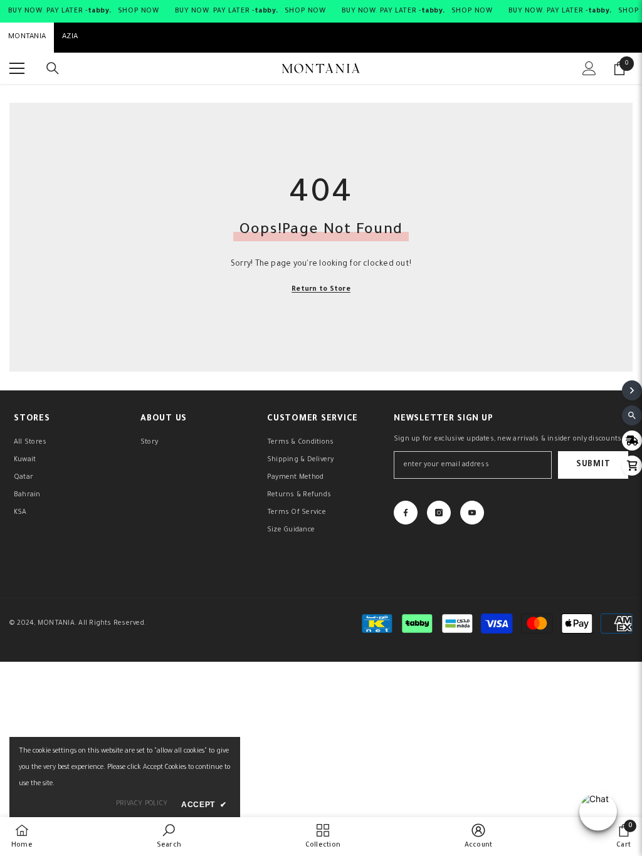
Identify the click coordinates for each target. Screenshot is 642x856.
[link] (168, 836)
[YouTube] (472, 513)
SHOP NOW (138, 11)
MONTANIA (27, 37)
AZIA (70, 37)
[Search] (52, 68)
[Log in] (589, 68)
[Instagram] (439, 513)
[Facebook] (406, 513)
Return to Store (321, 289)
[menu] (16, 68)
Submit (593, 465)
